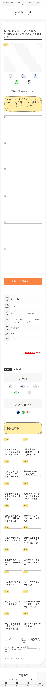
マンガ (9, 369)
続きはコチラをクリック (23, 281)
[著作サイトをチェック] (18, 412)
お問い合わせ (12, 679)
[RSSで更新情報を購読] (28, 412)
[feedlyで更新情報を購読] (23, 412)
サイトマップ (34, 679)
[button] (29, 81)
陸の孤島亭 (19, 369)
